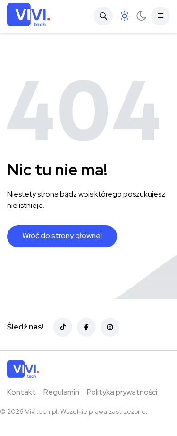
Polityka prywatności (122, 392)
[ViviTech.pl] (28, 16)
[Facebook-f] (86, 327)
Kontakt (21, 392)
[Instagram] (110, 327)
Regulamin (61, 392)
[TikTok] (62, 327)
